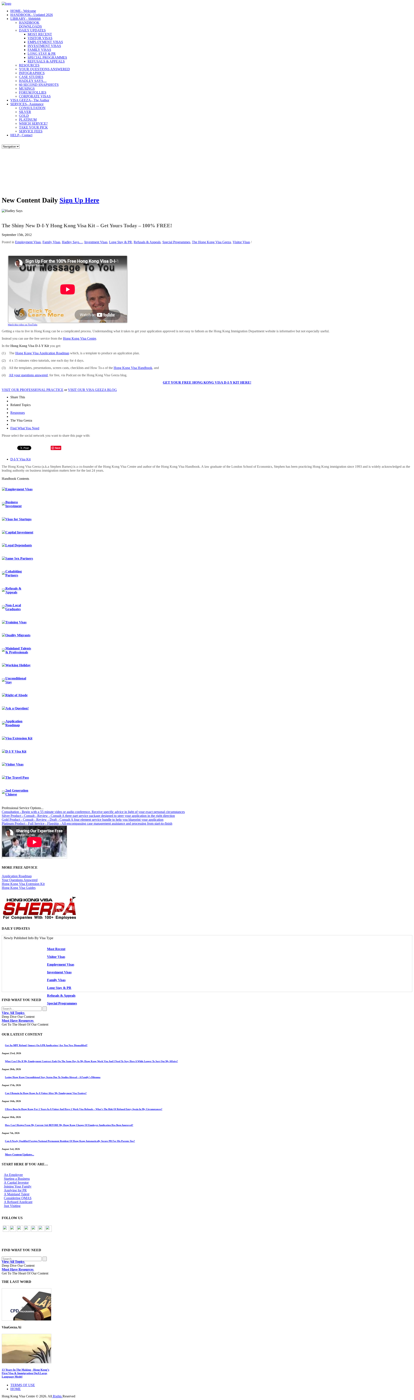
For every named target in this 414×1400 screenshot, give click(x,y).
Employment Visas (28, 242)
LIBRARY (25, 18)
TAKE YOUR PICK (33, 127)
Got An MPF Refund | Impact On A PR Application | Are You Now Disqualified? (46, 1045)
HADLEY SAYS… (33, 81)
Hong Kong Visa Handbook (133, 368)
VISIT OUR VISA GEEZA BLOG (92, 390)
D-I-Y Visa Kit (20, 459)
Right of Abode (16, 695)
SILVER (25, 112)
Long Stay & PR (120, 242)
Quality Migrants (17, 635)
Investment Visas (95, 242)
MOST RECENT (40, 34)
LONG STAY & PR (42, 53)
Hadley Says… (72, 242)
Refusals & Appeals (147, 242)
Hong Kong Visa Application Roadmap (42, 353)
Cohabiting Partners (13, 573)
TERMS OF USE (22, 1385)
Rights (57, 1396)
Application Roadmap (13, 723)
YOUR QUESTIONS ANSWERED (44, 69)
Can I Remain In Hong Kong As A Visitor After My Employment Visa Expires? (46, 1093)
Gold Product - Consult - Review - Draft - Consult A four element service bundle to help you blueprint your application (82, 819)
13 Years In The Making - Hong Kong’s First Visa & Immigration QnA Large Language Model (25, 1373)
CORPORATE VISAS (35, 96)
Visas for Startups (18, 519)
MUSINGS (27, 88)
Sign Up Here (79, 200)
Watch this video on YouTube (22, 324)
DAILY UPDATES (32, 30)
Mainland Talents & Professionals (18, 650)
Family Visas (51, 242)
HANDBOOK (31, 15)
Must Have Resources (18, 1020)
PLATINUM (28, 119)
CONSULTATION (32, 108)
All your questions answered (28, 375)
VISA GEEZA (29, 100)
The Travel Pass (17, 777)
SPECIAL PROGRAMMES (47, 57)
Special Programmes (176, 242)
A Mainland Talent (16, 1194)
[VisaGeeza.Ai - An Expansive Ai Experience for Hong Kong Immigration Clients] (207, 1348)
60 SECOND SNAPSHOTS (39, 84)
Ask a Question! (17, 708)
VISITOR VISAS (40, 38)
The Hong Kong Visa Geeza (211, 242)
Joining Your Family (17, 1186)
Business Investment (13, 504)
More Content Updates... (19, 1154)
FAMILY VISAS (39, 50)
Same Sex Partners (19, 558)
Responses (17, 412)
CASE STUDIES (31, 77)
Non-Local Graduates (13, 607)
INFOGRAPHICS (32, 73)
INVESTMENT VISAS (44, 46)
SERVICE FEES (30, 131)
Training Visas (16, 622)
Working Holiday (18, 665)
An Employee (13, 1175)
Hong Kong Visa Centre (79, 338)
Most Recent (56, 949)
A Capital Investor (16, 1182)
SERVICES (27, 104)
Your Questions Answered (20, 880)
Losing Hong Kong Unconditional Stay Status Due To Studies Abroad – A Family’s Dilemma (52, 1077)
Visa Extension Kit (18, 738)
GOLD (24, 116)
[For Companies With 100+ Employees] (39, 918)
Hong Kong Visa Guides (19, 888)
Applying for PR (15, 1190)
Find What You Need (24, 428)
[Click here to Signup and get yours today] (207, 1304)
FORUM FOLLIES (32, 92)
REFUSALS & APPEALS (46, 61)
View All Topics (13, 1013)
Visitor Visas (241, 242)
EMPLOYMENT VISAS (45, 42)
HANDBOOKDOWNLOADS (30, 24)
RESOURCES (29, 65)
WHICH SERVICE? (33, 123)
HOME (23, 11)
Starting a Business (17, 1178)
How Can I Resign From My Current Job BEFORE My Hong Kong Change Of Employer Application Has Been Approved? (69, 1125)
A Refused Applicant (18, 1202)
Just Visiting (12, 1206)
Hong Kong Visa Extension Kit (23, 884)
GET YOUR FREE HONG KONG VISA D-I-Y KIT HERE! (207, 382)
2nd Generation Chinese (16, 792)
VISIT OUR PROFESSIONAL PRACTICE (32, 390)
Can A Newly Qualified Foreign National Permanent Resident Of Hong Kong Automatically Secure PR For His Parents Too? (70, 1141)
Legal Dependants (18, 545)
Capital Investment (19, 532)
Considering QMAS (17, 1198)
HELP (21, 135)
